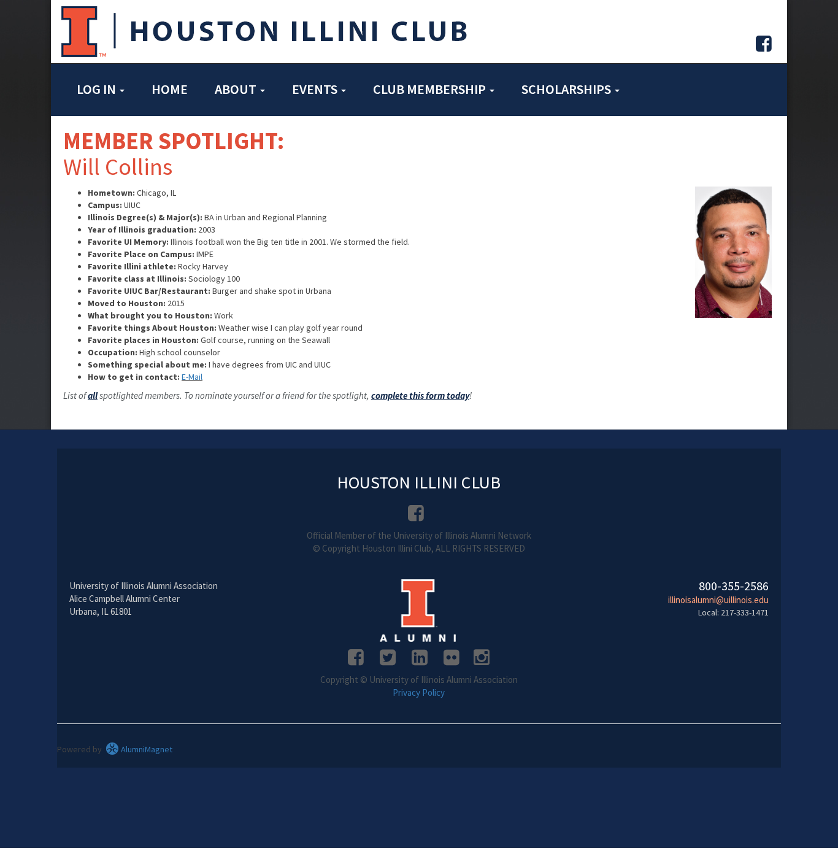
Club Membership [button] (430, 89)
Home (170, 89)
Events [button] (316, 89)
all (93, 395)
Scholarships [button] (567, 89)
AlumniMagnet (145, 749)
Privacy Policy (419, 692)
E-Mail (192, 376)
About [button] (237, 89)
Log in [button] (97, 89)
